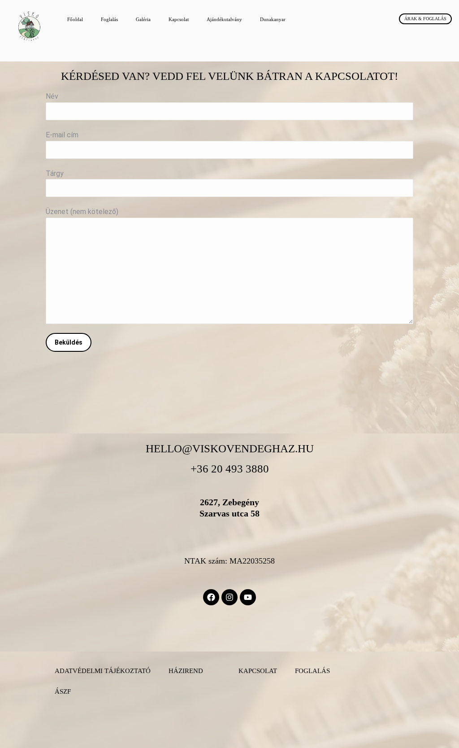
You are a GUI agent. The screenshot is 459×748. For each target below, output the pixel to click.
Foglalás (109, 19)
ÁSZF (63, 691)
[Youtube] (248, 597)
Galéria (143, 19)
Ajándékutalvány (224, 19)
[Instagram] (229, 597)
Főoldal (75, 19)
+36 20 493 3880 (230, 469)
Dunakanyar (273, 19)
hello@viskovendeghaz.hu (230, 448)
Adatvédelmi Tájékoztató (103, 670)
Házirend (186, 670)
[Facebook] (211, 597)
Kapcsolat (179, 19)
